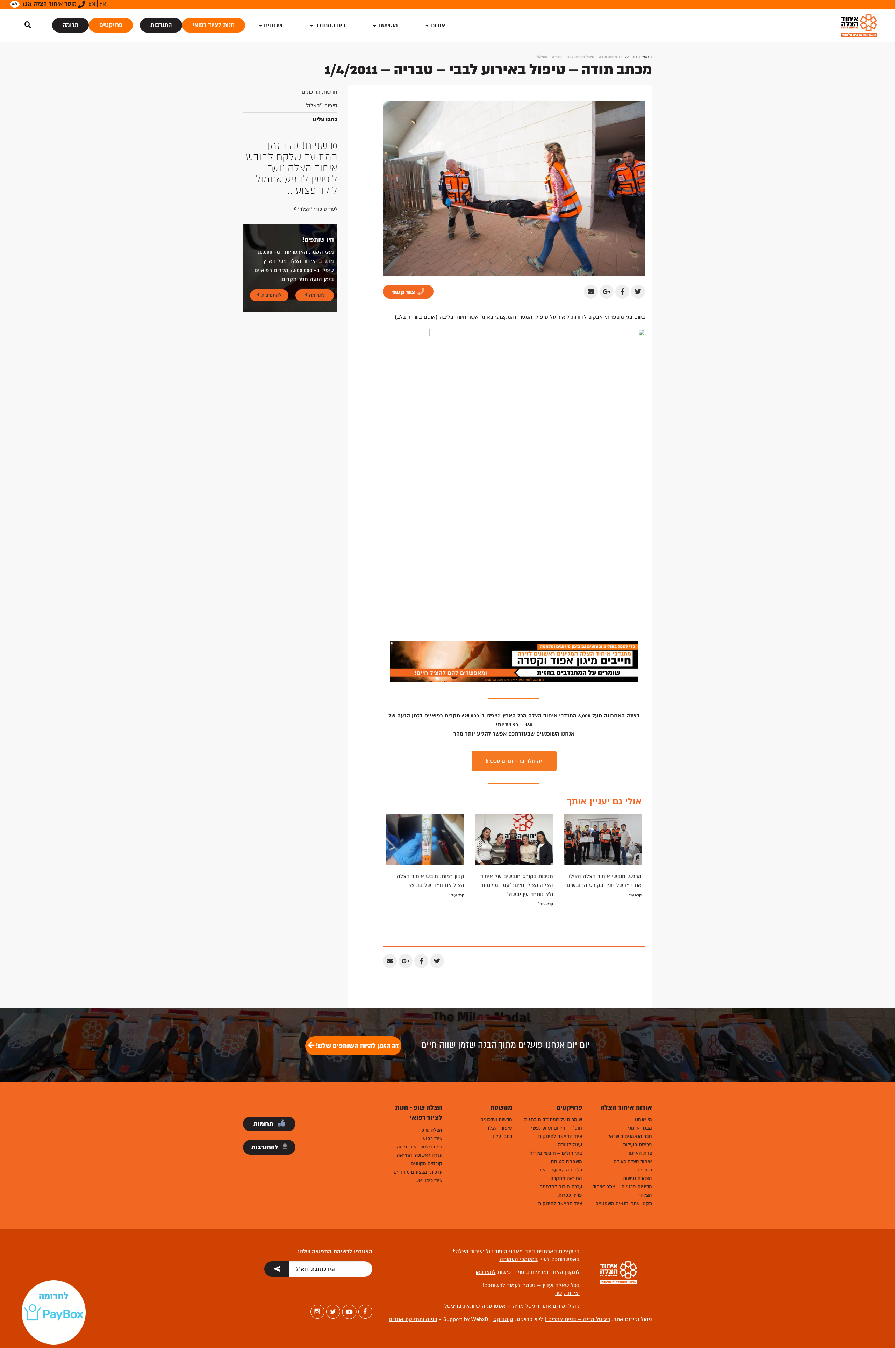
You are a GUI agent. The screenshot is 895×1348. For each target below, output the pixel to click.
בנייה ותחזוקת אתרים (413, 1319)
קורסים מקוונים (426, 1164)
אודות (438, 25)
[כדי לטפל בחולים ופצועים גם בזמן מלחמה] (514, 661)
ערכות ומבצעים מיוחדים (418, 1172)
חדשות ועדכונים (319, 91)
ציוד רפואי (431, 1138)
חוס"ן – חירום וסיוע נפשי (556, 1128)
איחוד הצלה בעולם (633, 1161)
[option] (290, 145)
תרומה (70, 25)
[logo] (859, 25)
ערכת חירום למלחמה (560, 1187)
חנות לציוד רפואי (214, 25)
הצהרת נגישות (637, 1178)
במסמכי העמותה (519, 1259)
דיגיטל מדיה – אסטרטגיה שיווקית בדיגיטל (491, 1306)
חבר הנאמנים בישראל (630, 1136)
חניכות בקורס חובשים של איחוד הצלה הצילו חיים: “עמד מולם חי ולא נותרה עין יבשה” (516, 885)
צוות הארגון (640, 1153)
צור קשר (404, 292)
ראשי (645, 57)
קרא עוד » (634, 895)
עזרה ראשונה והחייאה (419, 1155)
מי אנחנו (643, 1120)
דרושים (645, 1170)
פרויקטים (110, 25)
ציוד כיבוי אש (428, 1180)
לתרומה (316, 250)
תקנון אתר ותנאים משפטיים (623, 1203)
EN (91, 3)
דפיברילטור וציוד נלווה (419, 1147)
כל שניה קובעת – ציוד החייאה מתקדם (559, 1174)
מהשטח (388, 25)
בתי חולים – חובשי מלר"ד (556, 1153)
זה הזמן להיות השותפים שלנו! (356, 1045)
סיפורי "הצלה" (321, 105)
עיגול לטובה (570, 1145)
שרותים (273, 25)
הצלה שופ (431, 1130)
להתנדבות (270, 250)
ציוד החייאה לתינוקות (560, 1136)
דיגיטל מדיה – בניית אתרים (578, 1319)
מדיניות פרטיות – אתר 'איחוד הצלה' (622, 1191)
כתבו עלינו (629, 57)
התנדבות (161, 25)
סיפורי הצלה (499, 1128)
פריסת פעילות (637, 1145)
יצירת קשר (567, 1293)
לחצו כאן (485, 1272)
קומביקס (503, 1319)
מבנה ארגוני (640, 1128)
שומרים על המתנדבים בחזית (553, 1120)
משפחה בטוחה (566, 1161)
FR (102, 3)
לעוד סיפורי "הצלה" (316, 164)
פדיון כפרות (570, 1195)
